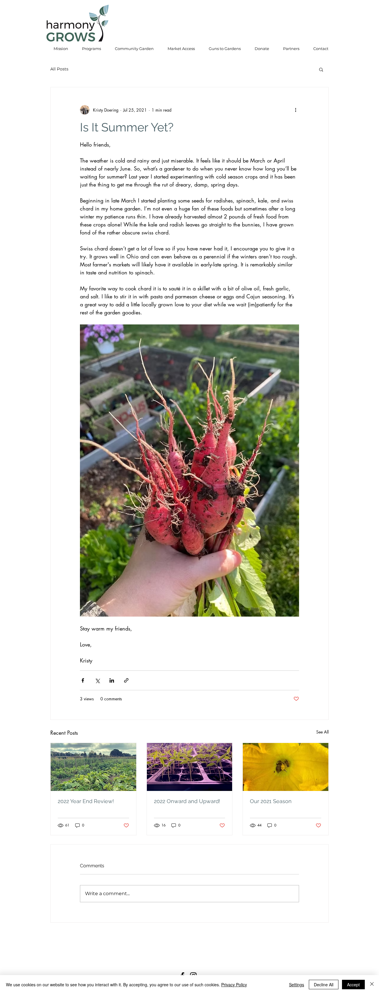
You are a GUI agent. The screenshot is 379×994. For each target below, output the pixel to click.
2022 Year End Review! (86, 801)
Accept (353, 984)
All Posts (59, 69)
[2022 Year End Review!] (93, 767)
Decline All (323, 984)
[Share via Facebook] (83, 680)
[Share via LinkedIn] (112, 680)
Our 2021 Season (271, 801)
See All (322, 732)
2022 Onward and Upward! (187, 801)
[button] (321, 69)
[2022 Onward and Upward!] (189, 767)
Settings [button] (296, 984)
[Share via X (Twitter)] (97, 680)
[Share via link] (126, 680)
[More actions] (295, 109)
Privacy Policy (234, 984)
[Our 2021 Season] (285, 767)
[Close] (371, 984)
